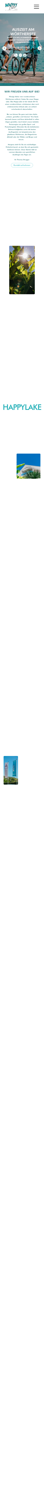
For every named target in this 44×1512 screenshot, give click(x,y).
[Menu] (36, 6)
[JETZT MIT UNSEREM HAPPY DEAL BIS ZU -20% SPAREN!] (22, 84)
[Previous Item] (4, 48)
